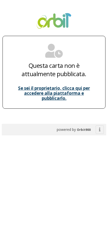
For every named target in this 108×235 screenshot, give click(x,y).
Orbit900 (84, 130)
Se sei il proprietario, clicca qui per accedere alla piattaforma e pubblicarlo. (54, 93)
